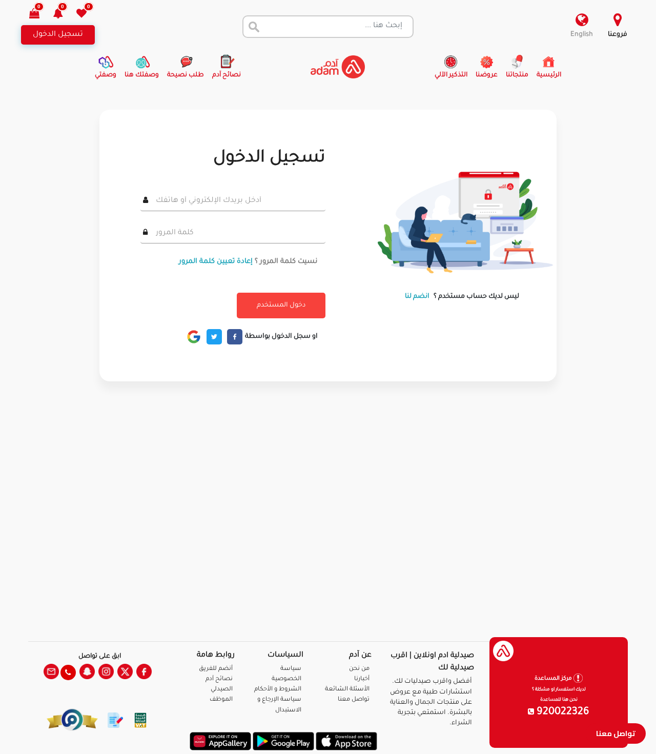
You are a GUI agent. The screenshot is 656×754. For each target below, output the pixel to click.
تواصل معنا (616, 733)
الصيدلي (222, 689)
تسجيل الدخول (58, 35)
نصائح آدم (219, 679)
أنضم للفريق (216, 669)
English (581, 34)
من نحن (359, 669)
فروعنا (617, 34)
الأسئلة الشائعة (347, 689)
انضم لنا (417, 296)
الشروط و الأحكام (277, 689)
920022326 (561, 712)
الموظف (221, 700)
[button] (64, 14)
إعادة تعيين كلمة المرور (216, 262)
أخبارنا (362, 679)
